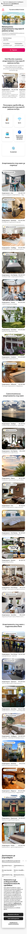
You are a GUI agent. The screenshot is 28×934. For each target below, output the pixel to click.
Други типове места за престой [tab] (11, 860)
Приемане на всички (13, 914)
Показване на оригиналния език (11, 4)
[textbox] (7, 45)
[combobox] (13, 40)
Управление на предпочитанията (13, 923)
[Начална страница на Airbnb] (3, 9)
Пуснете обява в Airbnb (16, 9)
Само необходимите (13, 918)
